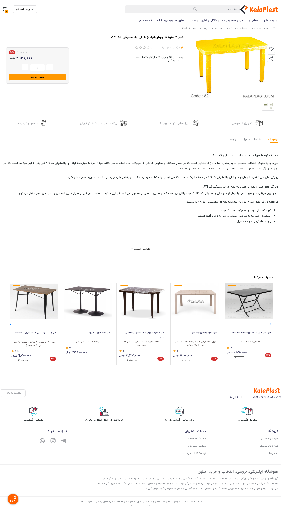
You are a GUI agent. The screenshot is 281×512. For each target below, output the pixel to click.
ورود (28, 9)
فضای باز (254, 20)
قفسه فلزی (145, 20)
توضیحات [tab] (273, 139)
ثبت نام (20, 9)
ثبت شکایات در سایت (193, 453)
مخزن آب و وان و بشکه (170, 20)
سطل (193, 20)
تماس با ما (272, 453)
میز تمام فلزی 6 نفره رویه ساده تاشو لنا (251, 333)
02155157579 (274, 397)
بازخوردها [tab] (233, 139)
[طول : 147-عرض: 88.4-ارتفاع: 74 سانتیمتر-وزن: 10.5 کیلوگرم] (195, 301)
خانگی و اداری (209, 20)
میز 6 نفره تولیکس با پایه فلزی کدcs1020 (35, 333)
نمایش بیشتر (141, 248)
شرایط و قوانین (269, 438)
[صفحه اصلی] (274, 28)
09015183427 (259, 397)
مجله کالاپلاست (197, 438)
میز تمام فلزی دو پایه (99, 333)
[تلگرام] (63, 441)
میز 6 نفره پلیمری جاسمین (204, 333)
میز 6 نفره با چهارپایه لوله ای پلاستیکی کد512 (144, 335)
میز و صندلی (271, 20)
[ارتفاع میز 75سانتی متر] (88, 301)
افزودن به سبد (37, 77)
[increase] (25, 67)
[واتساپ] (42, 441)
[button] (10, 324)
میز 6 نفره (231, 28)
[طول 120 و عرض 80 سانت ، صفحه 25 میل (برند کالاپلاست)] (34, 301)
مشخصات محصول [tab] (252, 139)
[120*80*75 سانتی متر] (249, 301)
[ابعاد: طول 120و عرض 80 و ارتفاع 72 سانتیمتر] (141, 301)
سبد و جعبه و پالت (232, 20)
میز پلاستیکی (246, 28)
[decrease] (49, 67)
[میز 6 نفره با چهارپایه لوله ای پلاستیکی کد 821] (255, 390)
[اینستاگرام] (53, 441)
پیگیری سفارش (197, 445)
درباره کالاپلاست (269, 445)
